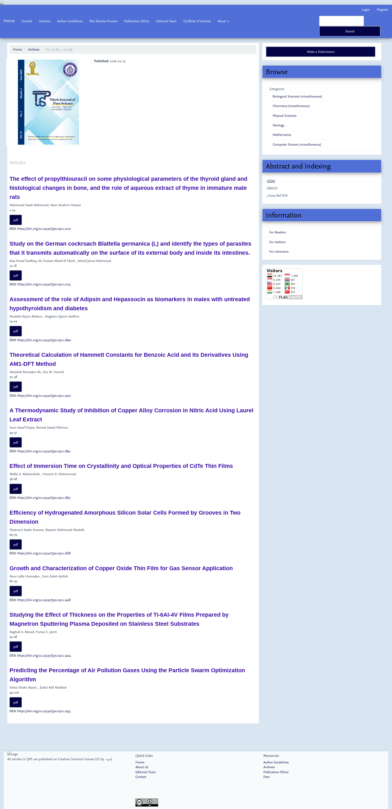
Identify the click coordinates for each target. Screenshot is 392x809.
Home (9, 20)
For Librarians (279, 251)
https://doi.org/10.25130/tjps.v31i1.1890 (44, 340)
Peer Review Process (103, 21)
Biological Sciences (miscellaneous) (297, 96)
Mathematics (282, 134)
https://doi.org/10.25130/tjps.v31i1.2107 (44, 228)
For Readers (277, 232)
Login (366, 9)
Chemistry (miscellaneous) (291, 106)
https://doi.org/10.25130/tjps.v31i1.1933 (43, 711)
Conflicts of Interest (197, 21)
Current (27, 21)
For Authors (277, 242)
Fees (266, 777)
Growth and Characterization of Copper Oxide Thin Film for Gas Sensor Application (121, 568)
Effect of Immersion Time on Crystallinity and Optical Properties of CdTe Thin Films (121, 466)
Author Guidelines (70, 21)
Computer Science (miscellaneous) (297, 144)
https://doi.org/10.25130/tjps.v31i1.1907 (44, 395)
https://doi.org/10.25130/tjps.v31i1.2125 (44, 284)
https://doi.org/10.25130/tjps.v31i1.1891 (44, 451)
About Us (141, 767)
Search (350, 31)
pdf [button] (15, 220)
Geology (278, 125)
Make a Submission (321, 51)
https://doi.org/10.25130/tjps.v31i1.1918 (44, 600)
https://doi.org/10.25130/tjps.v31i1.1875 (43, 497)
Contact (140, 777)
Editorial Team (166, 21)
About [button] (222, 21)
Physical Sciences (284, 115)
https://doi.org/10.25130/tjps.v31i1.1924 (44, 655)
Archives (44, 21)
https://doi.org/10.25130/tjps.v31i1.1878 (44, 553)
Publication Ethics (136, 21)
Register (383, 9)
